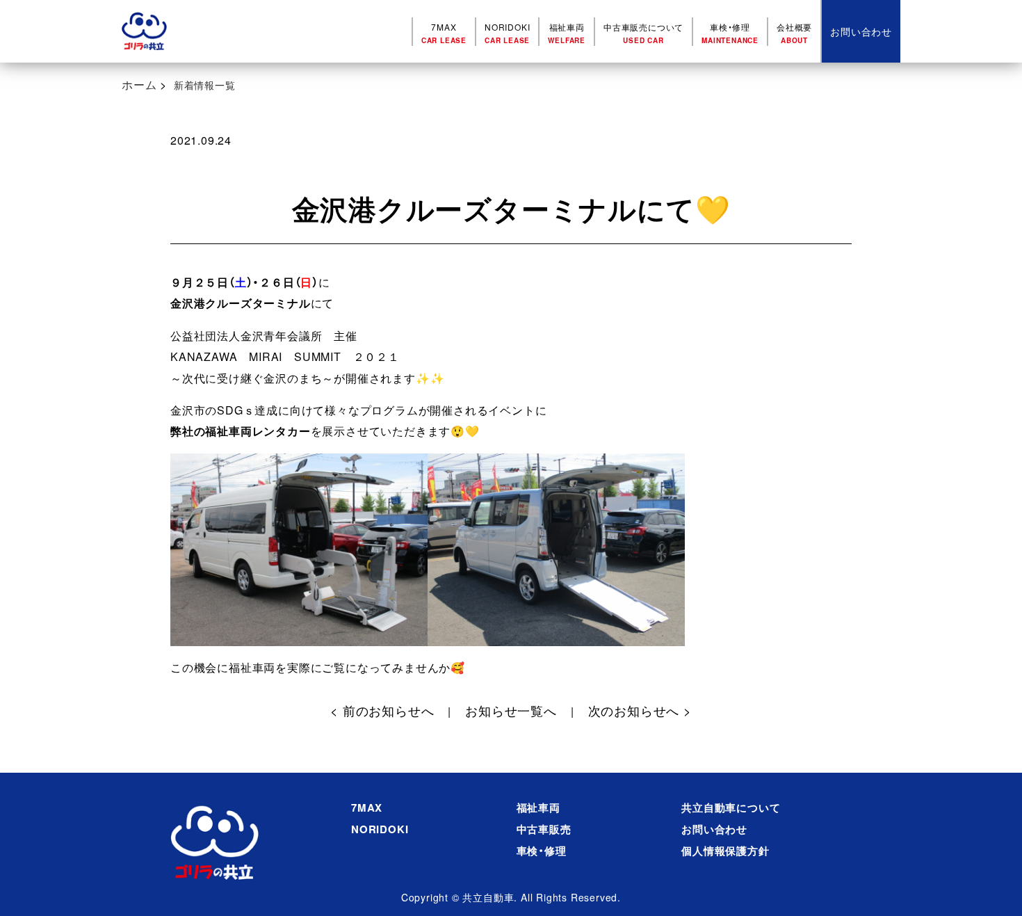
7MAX (444, 33)
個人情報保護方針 (725, 850)
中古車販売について (643, 33)
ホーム (139, 85)
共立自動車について (730, 807)
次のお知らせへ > (640, 710)
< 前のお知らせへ (382, 710)
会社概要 (794, 33)
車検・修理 (730, 33)
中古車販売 (544, 829)
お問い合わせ (714, 829)
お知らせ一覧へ (511, 710)
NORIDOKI (507, 33)
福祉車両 (566, 33)
